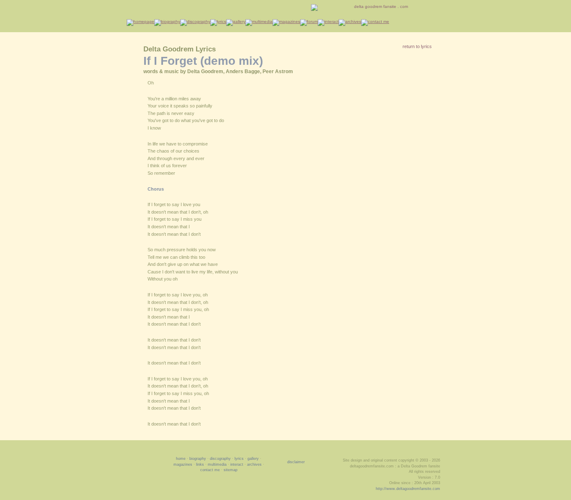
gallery (253, 459)
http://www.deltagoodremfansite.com (408, 489)
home (181, 459)
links (200, 464)
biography (197, 459)
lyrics (239, 459)
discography (220, 459)
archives (254, 464)
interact (236, 464)
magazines (182, 464)
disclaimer (296, 462)
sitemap (230, 470)
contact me (210, 470)
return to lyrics (417, 46)
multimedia (217, 464)
